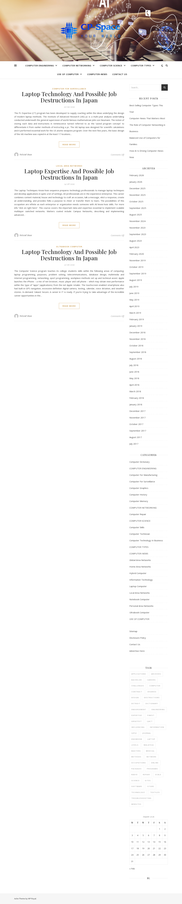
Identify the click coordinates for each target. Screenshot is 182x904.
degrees (152, 692)
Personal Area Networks (141, 605)
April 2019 (134, 306)
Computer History (138, 494)
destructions (152, 697)
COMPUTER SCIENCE (111, 65)
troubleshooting (141, 798)
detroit (135, 703)
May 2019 (134, 299)
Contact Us (119, 74)
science (135, 780)
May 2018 (134, 378)
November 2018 (137, 339)
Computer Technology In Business (146, 540)
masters (136, 751)
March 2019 (135, 312)
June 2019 (134, 293)
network (151, 757)
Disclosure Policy (137, 637)
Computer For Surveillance (69, 89)
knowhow (136, 739)
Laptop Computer (138, 586)
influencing (138, 727)
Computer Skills (136, 527)
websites (136, 804)
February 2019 (136, 319)
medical (150, 751)
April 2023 (134, 247)
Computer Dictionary (139, 461)
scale (158, 774)
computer (154, 686)
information (157, 727)
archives (156, 674)
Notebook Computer (139, 599)
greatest (136, 721)
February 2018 (136, 397)
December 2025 (137, 188)
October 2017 (136, 424)
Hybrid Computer (137, 573)
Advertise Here (137, 650)
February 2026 (136, 175)
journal (146, 733)
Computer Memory (138, 501)
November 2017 (137, 417)
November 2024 (137, 221)
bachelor (136, 680)
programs (152, 769)
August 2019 (135, 280)
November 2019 (137, 260)
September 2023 (137, 234)
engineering (158, 709)
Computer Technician (139, 533)
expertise (136, 715)
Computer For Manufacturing (143, 474)
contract (136, 692)
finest (150, 715)
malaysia (149, 745)
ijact (150, 721)
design (135, 697)
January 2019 (135, 325)
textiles (155, 792)
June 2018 (134, 371)
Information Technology (141, 579)
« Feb (132, 868)
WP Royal (32, 898)
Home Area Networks (140, 566)
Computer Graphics (138, 488)
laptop (151, 739)
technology (138, 792)
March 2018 (135, 391)
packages (136, 769)
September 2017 (137, 430)
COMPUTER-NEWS (97, 74)
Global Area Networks (140, 560)
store (150, 786)
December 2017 (137, 411)
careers (151, 680)
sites (148, 780)
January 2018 (135, 404)
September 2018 (137, 352)
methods (136, 757)
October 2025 (136, 201)
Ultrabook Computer (69, 246)
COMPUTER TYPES (141, 65)
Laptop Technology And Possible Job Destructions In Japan (69, 97)
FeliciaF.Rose (26, 154)
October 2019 (136, 267)
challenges (137, 686)
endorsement (138, 709)
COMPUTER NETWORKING (76, 65)
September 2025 (137, 208)
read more (69, 144)
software (136, 786)
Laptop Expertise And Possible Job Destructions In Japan (69, 174)
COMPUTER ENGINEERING (39, 65)
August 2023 (135, 240)
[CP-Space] (91, 31)
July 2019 (133, 286)
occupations (138, 763)
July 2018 (133, 365)
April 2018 (134, 384)
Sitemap (133, 631)
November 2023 (137, 227)
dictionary (152, 703)
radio (134, 774)
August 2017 (135, 437)
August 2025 (135, 214)
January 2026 (135, 181)
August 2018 (135, 358)
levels (134, 745)
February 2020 (136, 253)
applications (138, 674)
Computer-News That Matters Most (147, 118)
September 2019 (137, 273)
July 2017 (133, 443)
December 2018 (137, 332)
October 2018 (136, 345)
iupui (134, 733)
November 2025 (137, 194)
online (155, 763)
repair (146, 774)
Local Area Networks (69, 166)
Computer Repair (137, 514)
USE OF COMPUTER (68, 74)
